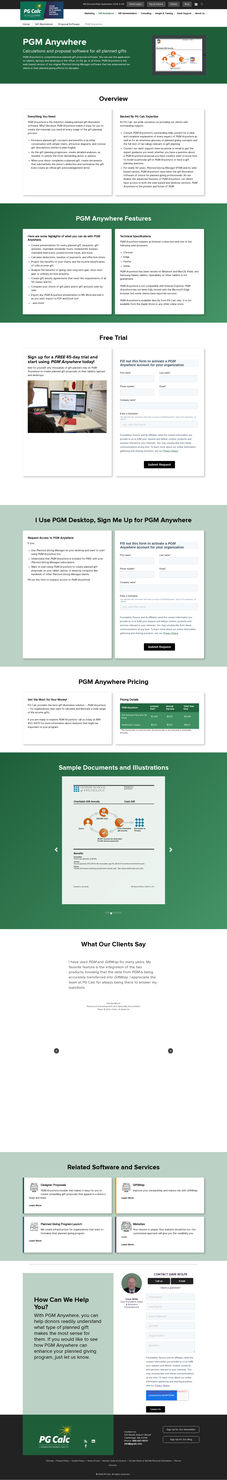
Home (26, 24)
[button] (55, 848)
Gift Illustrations (106, 13)
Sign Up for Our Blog (181, 1439)
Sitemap (50, 1461)
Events (174, 4)
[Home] (41, 10)
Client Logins (135, 4)
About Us (200, 13)
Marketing (90, 13)
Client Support (184, 13)
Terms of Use (93, 1461)
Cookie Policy (77, 1461)
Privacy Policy (62, 1461)
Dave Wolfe (132, 1299)
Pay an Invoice (156, 4)
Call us (159, 1281)
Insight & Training (164, 13)
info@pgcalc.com (133, 1444)
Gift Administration (127, 13)
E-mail (182, 1281)
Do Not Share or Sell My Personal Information (150, 1461)
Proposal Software (69, 24)
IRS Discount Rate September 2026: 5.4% (103, 4)
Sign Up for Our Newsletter (181, 1429)
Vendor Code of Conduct (114, 1461)
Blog (187, 4)
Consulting (146, 13)
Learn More (35, 1205)
